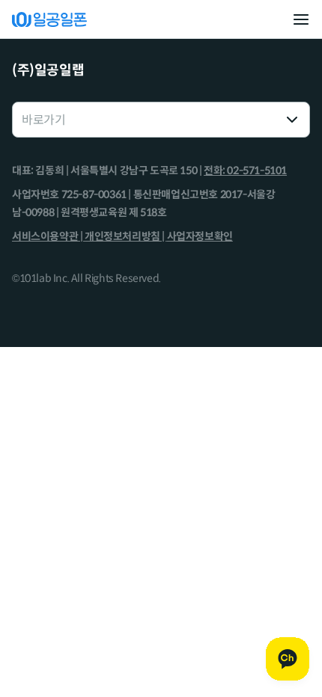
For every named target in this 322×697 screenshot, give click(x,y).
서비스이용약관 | (48, 236)
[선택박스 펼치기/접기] (292, 120)
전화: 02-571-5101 (245, 170)
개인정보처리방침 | (126, 236)
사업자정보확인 (200, 236)
